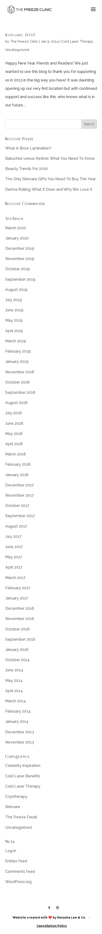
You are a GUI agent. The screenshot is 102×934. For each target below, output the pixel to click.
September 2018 (20, 392)
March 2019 (15, 341)
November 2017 (19, 495)
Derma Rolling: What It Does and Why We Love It (48, 189)
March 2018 (15, 454)
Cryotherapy (16, 796)
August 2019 (16, 289)
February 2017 (17, 588)
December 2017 (19, 485)
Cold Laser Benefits (22, 776)
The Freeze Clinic (24, 41)
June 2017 (14, 546)
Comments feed (20, 871)
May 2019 (14, 320)
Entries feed (16, 861)
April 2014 (14, 691)
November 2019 (19, 258)
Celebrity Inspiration (22, 765)
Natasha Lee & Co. (71, 917)
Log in (10, 851)
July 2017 (13, 536)
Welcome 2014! (20, 34)
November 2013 (19, 742)
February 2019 (18, 351)
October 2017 (17, 505)
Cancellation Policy (52, 926)
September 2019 (20, 279)
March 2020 (15, 228)
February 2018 (18, 464)
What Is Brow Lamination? (28, 148)
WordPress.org (18, 881)
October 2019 (17, 269)
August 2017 (16, 526)
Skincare (12, 806)
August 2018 (16, 402)
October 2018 (17, 382)
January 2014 (16, 721)
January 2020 (17, 238)
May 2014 (14, 680)
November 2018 (19, 372)
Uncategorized (17, 50)
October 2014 (17, 660)
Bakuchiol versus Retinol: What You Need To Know (50, 158)
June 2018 (14, 423)
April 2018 (14, 444)
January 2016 (16, 649)
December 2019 (19, 248)
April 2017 (14, 567)
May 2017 (13, 557)
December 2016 (19, 608)
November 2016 (19, 618)
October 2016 (17, 629)
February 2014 (18, 711)
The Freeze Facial (21, 817)
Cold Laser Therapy (77, 41)
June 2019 (14, 310)
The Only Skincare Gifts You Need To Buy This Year (50, 179)
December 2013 (19, 732)
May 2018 (14, 433)
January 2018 (16, 475)
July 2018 (13, 413)
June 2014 (14, 670)
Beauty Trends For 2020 (26, 168)
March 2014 (15, 701)
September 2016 (20, 639)
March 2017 (15, 577)
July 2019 (13, 300)
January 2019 (16, 361)
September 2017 (20, 516)
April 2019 (14, 331)
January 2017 (16, 598)
